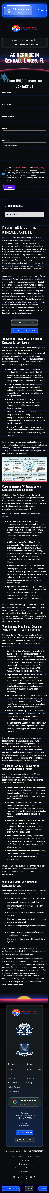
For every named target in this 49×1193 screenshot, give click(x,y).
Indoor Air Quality (15, 1087)
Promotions (30, 1078)
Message (6, 140)
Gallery (29, 1083)
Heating (11, 1078)
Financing (30, 1074)
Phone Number (8, 116)
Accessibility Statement (24, 1168)
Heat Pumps (13, 1083)
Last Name (6, 104)
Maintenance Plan (33, 1069)
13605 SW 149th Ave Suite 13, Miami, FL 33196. (24, 1117)
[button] (42, 1189)
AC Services (27, 40)
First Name (6, 92)
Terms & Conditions (21, 168)
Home (15, 40)
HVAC (10, 1069)
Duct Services (14, 1091)
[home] (24, 28)
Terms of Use (24, 1160)
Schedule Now (12, 1188)
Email (4, 128)
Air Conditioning (14, 1074)
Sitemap (24, 1172)
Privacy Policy (38, 168)
